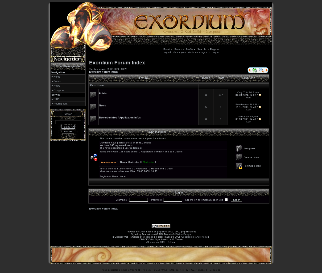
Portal (166, 49)
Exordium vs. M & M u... (248, 104)
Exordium (97, 85)
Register (215, 49)
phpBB (161, 231)
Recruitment (60, 103)
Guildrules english (248, 116)
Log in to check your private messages (185, 52)
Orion (142, 231)
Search (201, 49)
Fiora (248, 97)
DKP (56, 99)
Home (57, 76)
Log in (215, 52)
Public (103, 93)
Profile (189, 49)
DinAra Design (183, 234)
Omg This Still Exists (248, 92)
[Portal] (249, 72)
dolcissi (137, 148)
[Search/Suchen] (261, 72)
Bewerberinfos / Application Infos (120, 117)
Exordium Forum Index (103, 71)
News (57, 85)
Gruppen (59, 90)
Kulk (248, 109)
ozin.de (149, 236)
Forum (178, 49)
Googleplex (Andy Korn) (194, 236)
